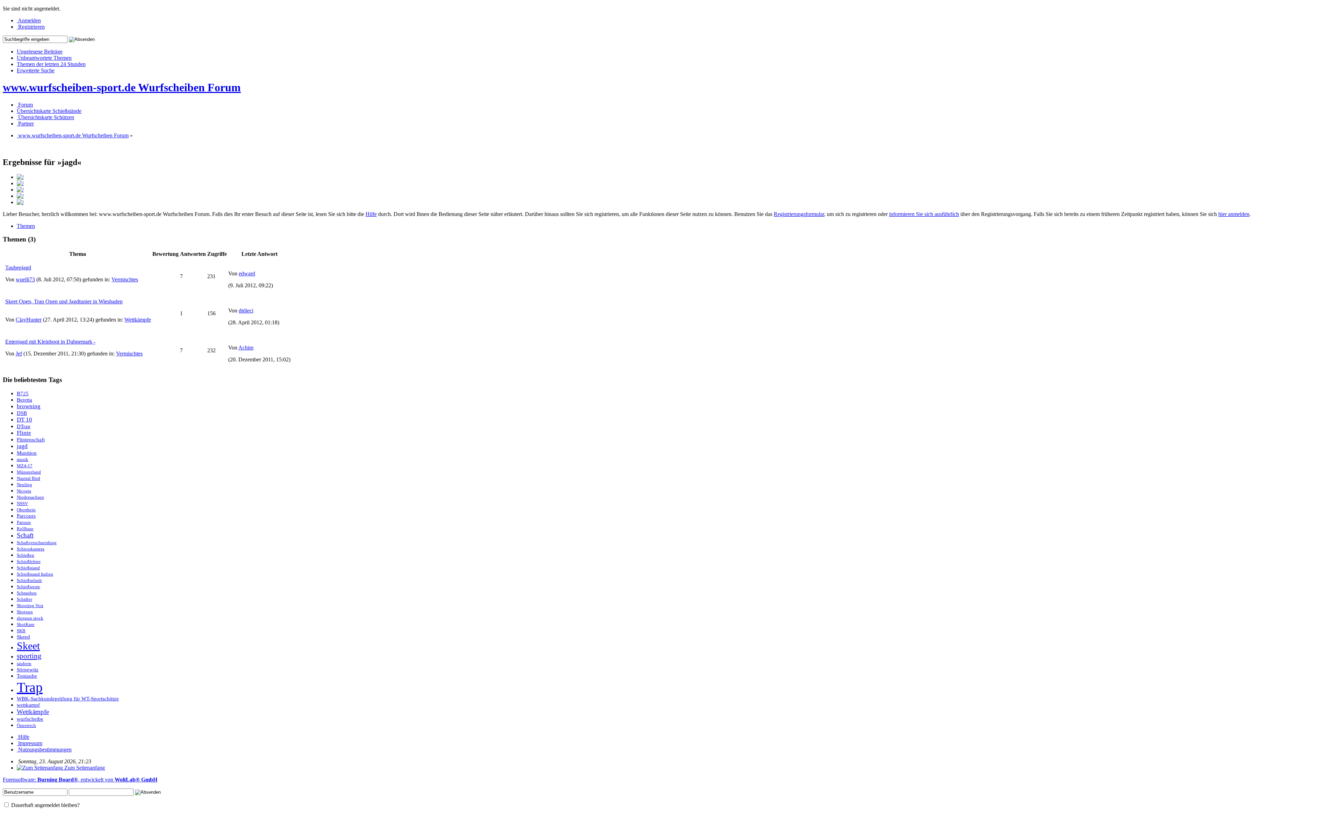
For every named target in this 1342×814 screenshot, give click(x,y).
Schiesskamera (30, 549)
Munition (27, 453)
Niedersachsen (30, 497)
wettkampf (28, 705)
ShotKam (25, 624)
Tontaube (27, 676)
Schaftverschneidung (37, 542)
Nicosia (24, 491)
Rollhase (25, 528)
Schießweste (28, 586)
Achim (245, 348)
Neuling (24, 484)
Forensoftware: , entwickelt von (80, 780)
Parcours (26, 516)
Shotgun (25, 612)
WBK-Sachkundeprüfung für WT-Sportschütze (68, 698)
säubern (24, 663)
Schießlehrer (29, 561)
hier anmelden (1233, 214)
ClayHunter (29, 320)
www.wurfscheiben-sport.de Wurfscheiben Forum (122, 87)
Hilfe (371, 214)
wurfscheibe (30, 719)
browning (29, 406)
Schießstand (28, 568)
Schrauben (27, 593)
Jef (19, 353)
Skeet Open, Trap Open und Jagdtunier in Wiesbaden (64, 301)
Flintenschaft (31, 439)
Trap (30, 687)
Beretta (24, 400)
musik (22, 459)
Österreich (26, 725)
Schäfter (24, 599)
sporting (29, 656)
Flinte (24, 433)
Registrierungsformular (799, 214)
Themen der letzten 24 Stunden (51, 64)
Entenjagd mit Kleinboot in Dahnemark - (50, 342)
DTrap (23, 426)
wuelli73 (25, 279)
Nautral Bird (28, 478)
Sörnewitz (27, 669)
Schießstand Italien (35, 574)
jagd (22, 446)
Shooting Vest (30, 605)
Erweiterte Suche (36, 70)
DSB (22, 413)
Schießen (25, 555)
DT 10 (24, 419)
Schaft (25, 535)
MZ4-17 (25, 465)
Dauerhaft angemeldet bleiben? (45, 805)
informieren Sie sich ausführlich (924, 214)
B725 (23, 393)
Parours (24, 522)
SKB (21, 630)
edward (247, 273)
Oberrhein (26, 509)
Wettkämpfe (137, 320)
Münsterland (29, 472)
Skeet (28, 646)
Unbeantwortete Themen (44, 58)
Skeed (23, 637)
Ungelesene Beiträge (40, 52)
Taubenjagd (18, 268)
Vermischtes (124, 279)
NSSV (22, 503)
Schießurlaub (29, 580)
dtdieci (246, 311)
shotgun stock (30, 618)
